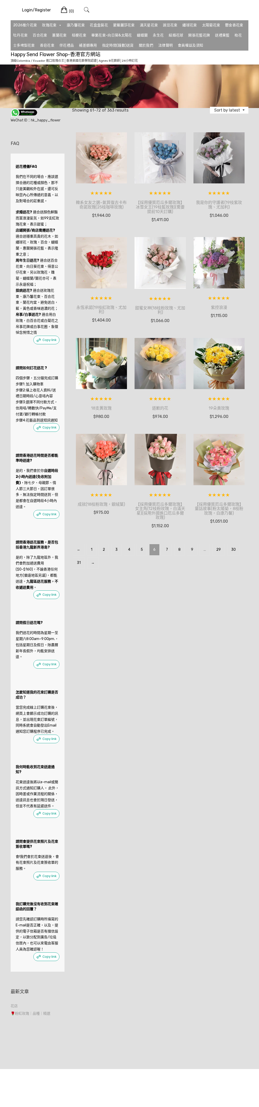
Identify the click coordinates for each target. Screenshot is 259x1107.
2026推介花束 (25, 25)
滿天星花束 (149, 25)
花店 (14, 1006)
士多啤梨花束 (24, 45)
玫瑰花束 (49, 25)
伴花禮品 (66, 45)
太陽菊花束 (211, 25)
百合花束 (40, 35)
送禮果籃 (222, 35)
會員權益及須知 (190, 45)
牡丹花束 (20, 35)
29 (218, 549)
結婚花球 (176, 35)
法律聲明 (165, 45)
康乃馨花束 (76, 25)
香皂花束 (47, 45)
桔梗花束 (79, 35)
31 (79, 563)
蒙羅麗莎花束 (124, 25)
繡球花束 (189, 25)
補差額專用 (88, 45)
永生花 (158, 35)
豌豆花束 (170, 25)
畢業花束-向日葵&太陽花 (111, 35)
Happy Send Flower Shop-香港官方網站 (55, 54)
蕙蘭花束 (59, 35)
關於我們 (146, 45)
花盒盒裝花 (99, 25)
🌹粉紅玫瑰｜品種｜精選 (30, 1013)
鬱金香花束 (234, 25)
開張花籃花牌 (199, 35)
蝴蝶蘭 (142, 35)
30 (233, 549)
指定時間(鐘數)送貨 (118, 45)
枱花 (238, 35)
